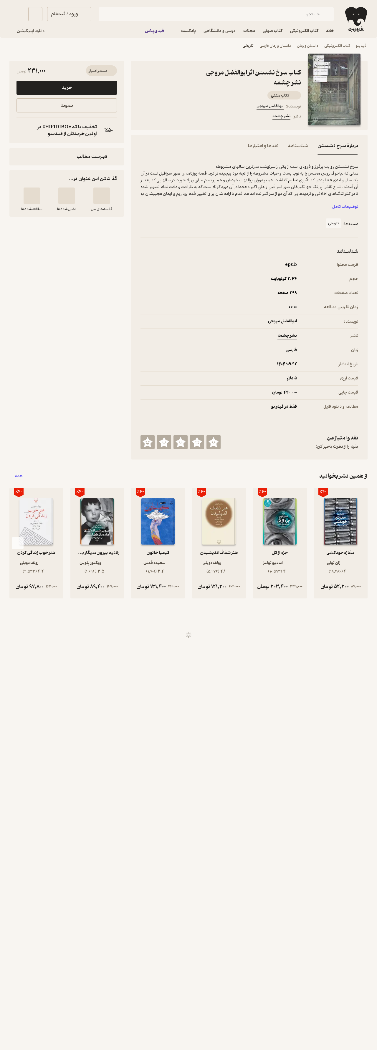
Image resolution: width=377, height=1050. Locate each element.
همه (19, 476)
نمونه (66, 106)
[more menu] (144, 117)
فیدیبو (361, 46)
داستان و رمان (307, 46)
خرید (67, 88)
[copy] (22, 130)
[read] (32, 196)
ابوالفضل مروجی (270, 106)
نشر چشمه (281, 116)
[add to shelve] (101, 196)
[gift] (172, 117)
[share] (186, 117)
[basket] (35, 14)
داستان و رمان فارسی (275, 46)
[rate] (213, 442)
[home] (355, 19)
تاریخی (248, 46)
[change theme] (16, 14)
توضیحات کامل (345, 206)
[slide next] (18, 543)
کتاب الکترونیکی (337, 46)
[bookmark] (158, 117)
